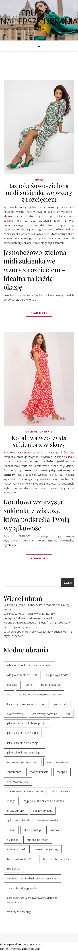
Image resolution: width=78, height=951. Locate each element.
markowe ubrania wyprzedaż (25, 791)
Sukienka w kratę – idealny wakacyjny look (29, 613)
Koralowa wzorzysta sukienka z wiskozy (39, 441)
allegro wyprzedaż (57, 675)
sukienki (69, 457)
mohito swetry (61, 791)
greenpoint (60, 704)
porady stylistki (42, 810)
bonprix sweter (50, 684)
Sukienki (8, 220)
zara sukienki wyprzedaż (22, 888)
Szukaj (68, 582)
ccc (9, 694)
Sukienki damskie (39, 431)
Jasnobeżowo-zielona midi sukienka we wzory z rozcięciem (39, 192)
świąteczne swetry (19, 912)
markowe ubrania (17, 781)
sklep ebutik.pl (32, 830)
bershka (12, 684)
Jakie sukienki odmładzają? (23, 743)
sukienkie (12, 839)
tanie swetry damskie (56, 859)
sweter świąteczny (46, 849)
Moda (39, 179)
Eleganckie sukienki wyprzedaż (26, 704)
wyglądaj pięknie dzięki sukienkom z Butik (32, 878)
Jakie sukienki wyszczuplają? (24, 752)
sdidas (11, 830)
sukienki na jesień (37, 839)
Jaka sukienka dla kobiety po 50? (27, 723)
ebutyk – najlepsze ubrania (39, 17)
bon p (29, 684)
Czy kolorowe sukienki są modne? (40, 694)
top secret (13, 868)
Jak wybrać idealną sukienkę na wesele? (28, 618)
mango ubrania (39, 772)
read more (39, 312)
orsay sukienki (15, 810)
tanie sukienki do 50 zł (20, 859)
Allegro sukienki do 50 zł (22, 675)
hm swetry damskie (44, 714)
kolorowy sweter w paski (22, 762)
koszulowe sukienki (58, 762)
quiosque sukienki (18, 820)
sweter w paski (16, 849)
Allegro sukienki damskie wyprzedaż (29, 665)
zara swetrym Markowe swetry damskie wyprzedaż (32, 900)
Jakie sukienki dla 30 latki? (22, 733)
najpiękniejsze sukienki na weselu (44, 801)
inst (67, 714)
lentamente (14, 772)
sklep (71, 234)
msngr (11, 801)
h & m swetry (15, 714)
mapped (62, 772)
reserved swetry (48, 820)
